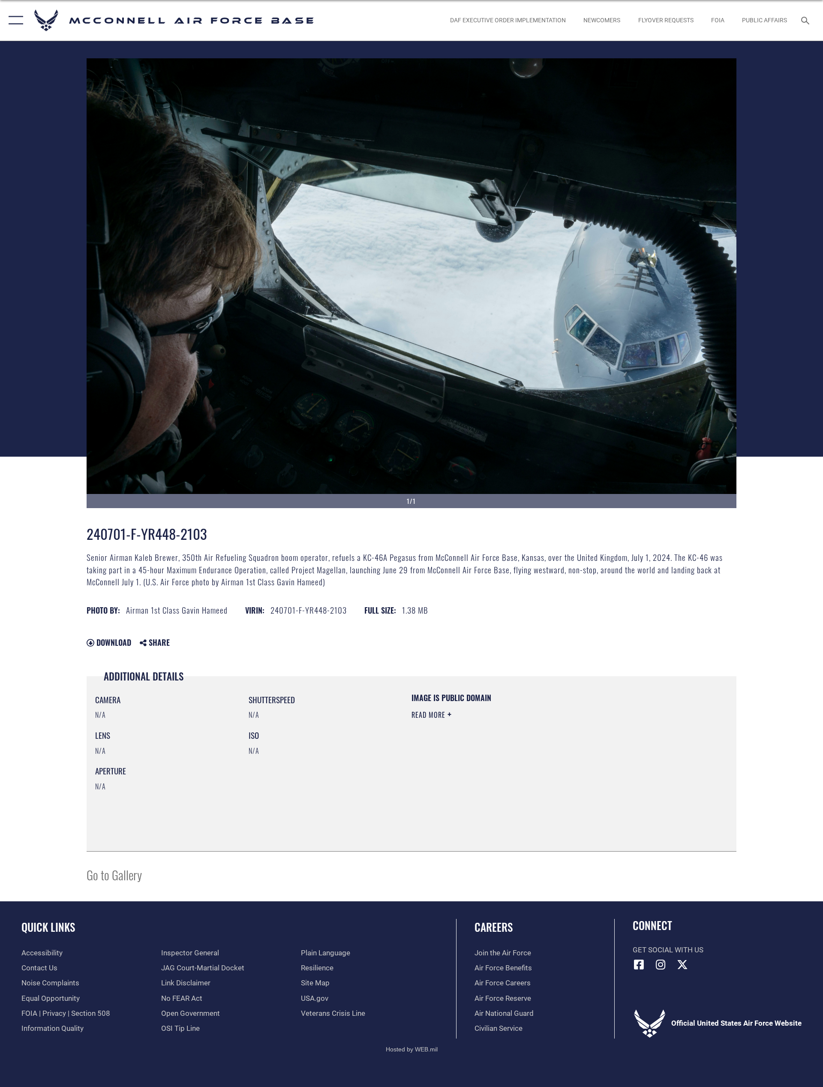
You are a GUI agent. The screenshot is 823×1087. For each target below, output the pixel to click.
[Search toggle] (806, 20)
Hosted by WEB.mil (412, 1049)
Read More (430, 715)
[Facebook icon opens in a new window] (639, 964)
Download (112, 642)
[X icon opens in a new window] (682, 964)
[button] (14, 20)
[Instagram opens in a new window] (660, 964)
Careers (494, 927)
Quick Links (48, 927)
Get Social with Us (668, 950)
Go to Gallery (114, 874)
